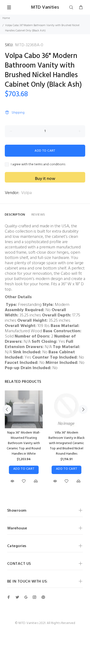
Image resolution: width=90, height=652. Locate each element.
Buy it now (45, 178)
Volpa (26, 192)
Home (6, 18)
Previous (7, 409)
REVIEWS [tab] (38, 214)
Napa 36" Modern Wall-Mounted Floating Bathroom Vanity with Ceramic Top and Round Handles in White (24, 443)
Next (83, 409)
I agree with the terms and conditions (38, 164)
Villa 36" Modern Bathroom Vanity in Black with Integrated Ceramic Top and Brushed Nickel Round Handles (66, 443)
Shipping (18, 112)
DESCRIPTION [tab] (15, 214)
